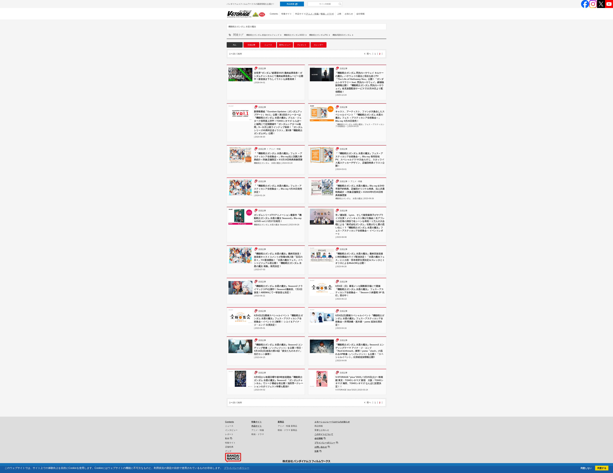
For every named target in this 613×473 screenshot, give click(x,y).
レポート (229, 434)
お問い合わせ (320, 447)
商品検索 (290, 4)
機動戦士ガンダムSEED (294, 35)
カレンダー (318, 45)
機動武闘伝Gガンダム (342, 35)
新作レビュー (285, 45)
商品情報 (318, 426)
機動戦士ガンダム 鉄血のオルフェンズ (262, 35)
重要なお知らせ (321, 430)
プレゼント (301, 45)
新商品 (281, 422)
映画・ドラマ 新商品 (287, 430)
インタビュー (231, 430)
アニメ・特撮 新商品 (287, 426)
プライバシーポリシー (324, 443)
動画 (227, 438)
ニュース (268, 45)
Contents (274, 14)
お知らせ (349, 14)
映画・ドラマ (327, 14)
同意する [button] (601, 468)
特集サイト (286, 14)
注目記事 (251, 45)
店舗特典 (229, 447)
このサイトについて (323, 434)
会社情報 (360, 14)
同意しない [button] (586, 468)
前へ (369, 53)
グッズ (228, 451)
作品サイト (256, 426)
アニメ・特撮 (312, 14)
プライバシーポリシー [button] (236, 468)
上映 (339, 14)
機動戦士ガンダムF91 (318, 35)
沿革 (316, 451)
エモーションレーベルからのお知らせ (332, 422)
